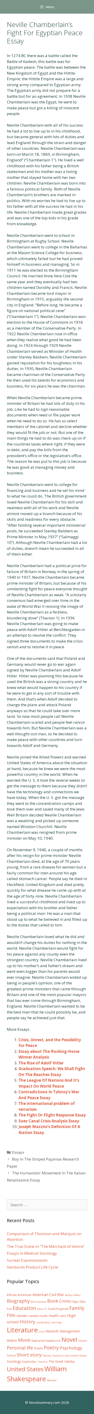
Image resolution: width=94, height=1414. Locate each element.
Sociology (14, 1361)
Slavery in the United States (69, 1355)
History (27, 1322)
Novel (69, 1339)
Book (52, 1301)
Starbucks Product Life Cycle (32, 1267)
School (11, 1355)
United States (25, 1369)
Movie (24, 1340)
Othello (82, 1340)
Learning (55, 1322)
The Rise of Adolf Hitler (41, 1063)
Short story (29, 1354)
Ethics (40, 1309)
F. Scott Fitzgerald (56, 1309)
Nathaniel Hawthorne (45, 1341)
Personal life (20, 1348)
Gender (22, 1316)
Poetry (51, 1347)
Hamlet (33, 1316)
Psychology (71, 1348)
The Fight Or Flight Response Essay (52, 1115)
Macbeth (52, 1331)
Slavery (47, 1355)
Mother (12, 1341)
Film (11, 1315)
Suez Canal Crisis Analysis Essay (48, 1121)
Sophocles (29, 1361)
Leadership (43, 1322)
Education (24, 1308)
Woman (52, 1380)
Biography (18, 1301)
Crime (64, 1301)
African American (19, 1295)
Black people (38, 1301)
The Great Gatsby (62, 1361)
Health (43, 1316)
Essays (18, 1152)
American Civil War (48, 1294)
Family (76, 1308)
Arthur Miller (73, 1295)
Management (70, 1331)
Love (41, 1331)
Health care (57, 1316)
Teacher (42, 1361)
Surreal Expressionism (27, 1260)
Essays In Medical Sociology (32, 1253)
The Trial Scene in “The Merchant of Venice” (46, 1246)
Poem (38, 1348)
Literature (22, 1329)
